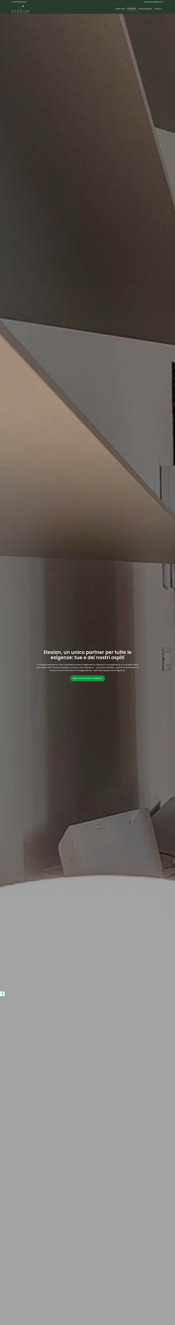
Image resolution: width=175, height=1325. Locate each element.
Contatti (158, 9)
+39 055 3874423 (19, 2)
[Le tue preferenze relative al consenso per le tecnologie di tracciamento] (2, 994)
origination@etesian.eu (154, 2)
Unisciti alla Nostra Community (87, 678)
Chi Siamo (131, 9)
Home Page (120, 9)
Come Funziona (145, 9)
